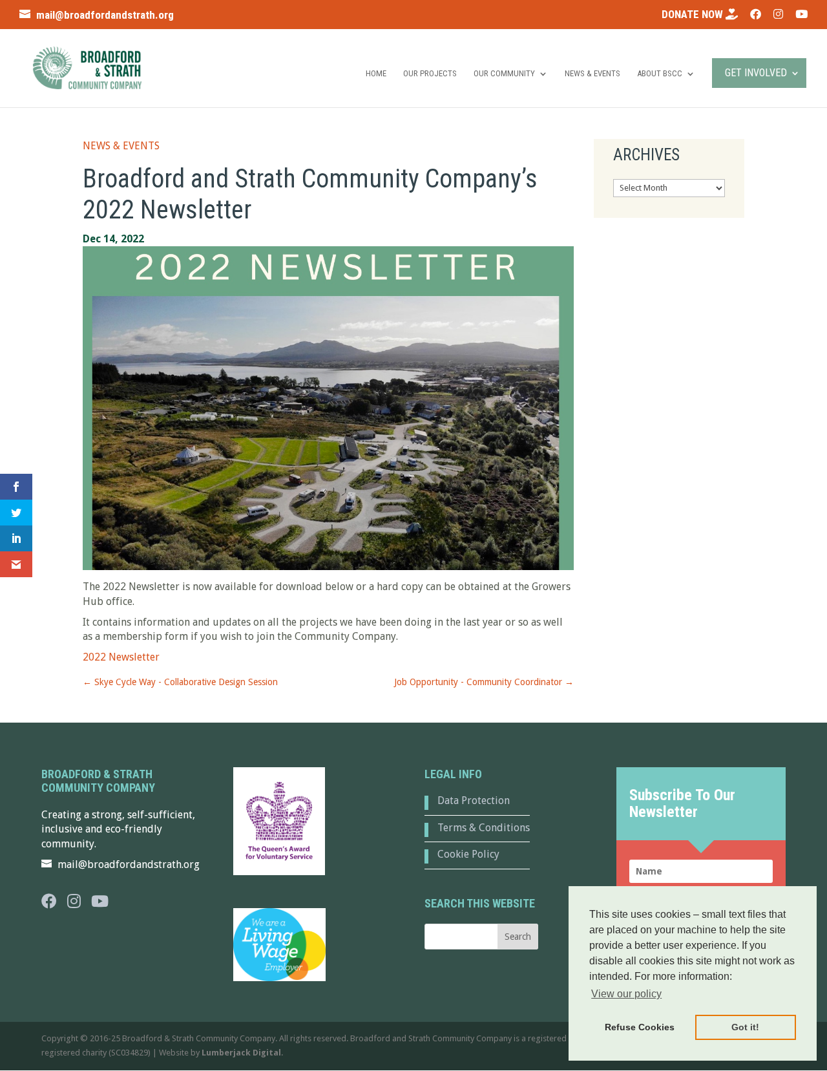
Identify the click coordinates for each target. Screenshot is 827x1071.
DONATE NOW (694, 14)
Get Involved (756, 73)
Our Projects (430, 73)
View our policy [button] (626, 993)
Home (376, 73)
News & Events (592, 73)
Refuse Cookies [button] (640, 1027)
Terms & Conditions (483, 828)
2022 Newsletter (121, 657)
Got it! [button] (745, 1027)
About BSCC (659, 73)
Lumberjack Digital (241, 1052)
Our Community (504, 73)
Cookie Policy (468, 854)
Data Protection (473, 800)
